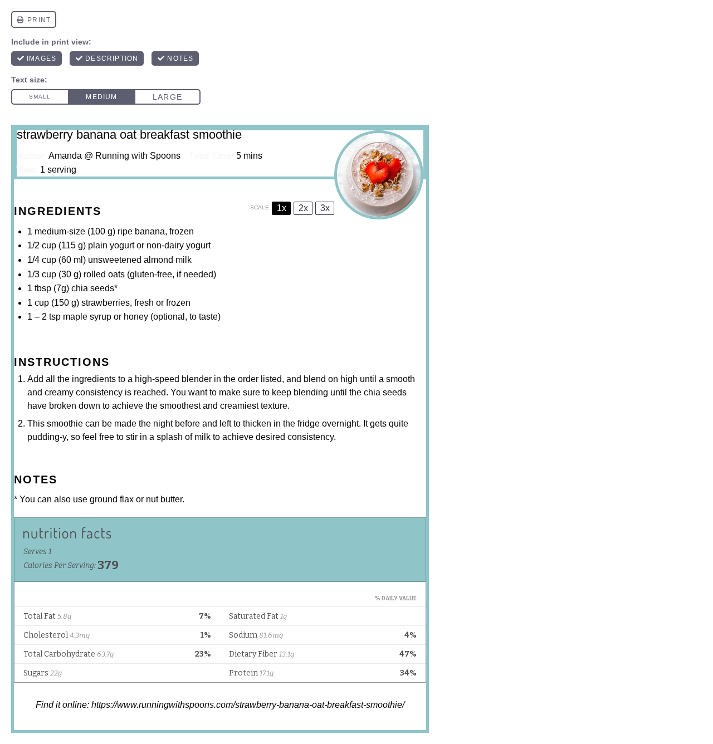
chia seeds (92, 288)
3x (325, 208)
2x (303, 208)
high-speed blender (173, 379)
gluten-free (151, 274)
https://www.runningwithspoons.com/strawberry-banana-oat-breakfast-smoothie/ (247, 704)
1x (281, 208)
